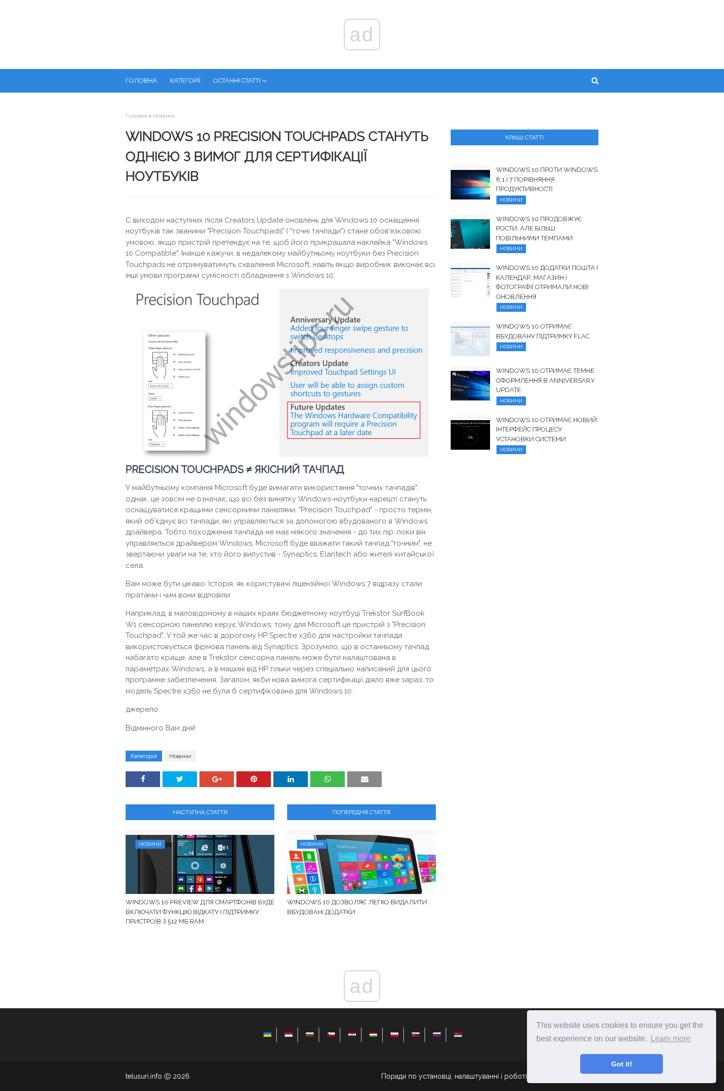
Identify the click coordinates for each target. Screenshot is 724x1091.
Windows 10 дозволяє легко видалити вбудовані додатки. (357, 907)
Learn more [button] (671, 1038)
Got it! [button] (621, 1064)
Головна (136, 115)
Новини (164, 115)
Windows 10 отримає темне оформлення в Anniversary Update (545, 380)
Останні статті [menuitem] (237, 80)
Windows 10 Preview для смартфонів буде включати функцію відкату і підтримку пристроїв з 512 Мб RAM (200, 911)
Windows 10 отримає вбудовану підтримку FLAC (543, 331)
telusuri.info (144, 1076)
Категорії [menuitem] (185, 80)
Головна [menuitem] (141, 80)
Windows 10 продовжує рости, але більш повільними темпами (539, 228)
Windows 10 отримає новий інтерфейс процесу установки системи (546, 429)
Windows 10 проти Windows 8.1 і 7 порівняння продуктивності (546, 179)
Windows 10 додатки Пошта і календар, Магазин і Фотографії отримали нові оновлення (547, 282)
